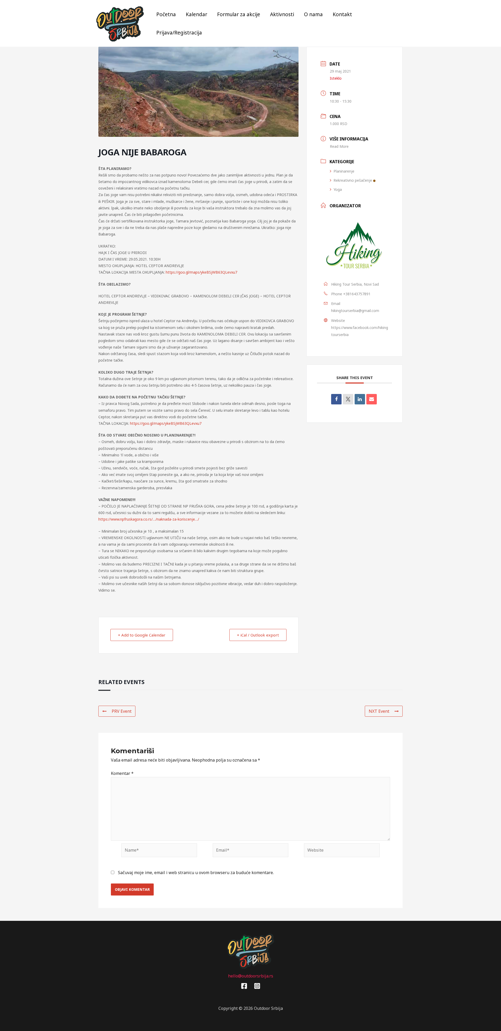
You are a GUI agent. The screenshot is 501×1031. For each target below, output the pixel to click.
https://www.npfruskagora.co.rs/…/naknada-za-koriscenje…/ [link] (148, 519)
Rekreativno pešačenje (352, 180)
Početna (166, 14)
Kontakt (342, 14)
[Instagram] (257, 986)
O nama (313, 14)
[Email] (371, 399)
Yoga (337, 189)
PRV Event (122, 711)
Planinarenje (343, 171)
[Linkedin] (360, 399)
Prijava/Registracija (179, 32)
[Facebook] (244, 986)
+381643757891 (357, 293)
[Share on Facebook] (336, 399)
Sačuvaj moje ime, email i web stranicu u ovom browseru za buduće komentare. (196, 872)
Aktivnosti (282, 14)
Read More (339, 146)
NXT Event (379, 711)
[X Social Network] (348, 399)
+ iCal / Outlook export (258, 635)
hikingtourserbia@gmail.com (355, 310)
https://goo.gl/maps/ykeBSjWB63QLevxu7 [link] (201, 272)
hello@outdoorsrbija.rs (250, 976)
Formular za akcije (238, 14)
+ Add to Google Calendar (141, 635)
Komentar (122, 773)
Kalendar (196, 14)
